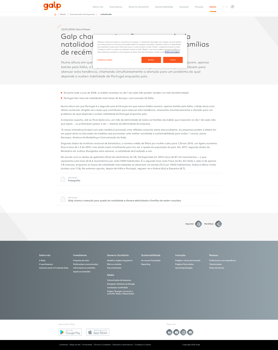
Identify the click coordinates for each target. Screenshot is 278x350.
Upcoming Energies (184, 268)
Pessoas (199, 7)
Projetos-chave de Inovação (187, 260)
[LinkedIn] (169, 332)
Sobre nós (44, 255)
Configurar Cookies (143, 345)
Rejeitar (151, 60)
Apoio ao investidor (81, 272)
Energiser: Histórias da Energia (121, 284)
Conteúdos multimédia (117, 287)
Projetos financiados (184, 264)
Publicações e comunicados (85, 264)
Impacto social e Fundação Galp (53, 268)
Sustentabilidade (164, 7)
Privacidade (87, 345)
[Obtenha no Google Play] (70, 332)
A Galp (42, 260)
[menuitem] (98, 9)
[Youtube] (176, 332)
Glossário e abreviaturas (123, 345)
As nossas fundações (151, 260)
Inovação (184, 7)
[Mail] (190, 332)
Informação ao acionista (84, 268)
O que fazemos (46, 264)
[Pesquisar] (232, 7)
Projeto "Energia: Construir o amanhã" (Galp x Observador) (120, 292)
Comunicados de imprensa (119, 280)
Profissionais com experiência (222, 260)
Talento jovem (215, 264)
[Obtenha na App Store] (97, 332)
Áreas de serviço (216, 268)
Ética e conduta (114, 264)
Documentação (114, 268)
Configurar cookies (104, 59)
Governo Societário (139, 7)
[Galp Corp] (52, 5)
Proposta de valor (81, 260)
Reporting (145, 264)
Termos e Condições (102, 345)
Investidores (115, 7)
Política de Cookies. (172, 52)
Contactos (63, 345)
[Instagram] (183, 332)
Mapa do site (75, 345)
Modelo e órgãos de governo (119, 260)
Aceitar (173, 60)
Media (213, 7)
